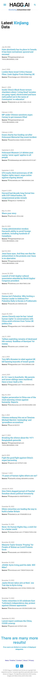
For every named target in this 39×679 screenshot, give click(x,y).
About (25, 660)
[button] (5, 5)
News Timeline (10, 660)
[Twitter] (17, 666)
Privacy (31, 660)
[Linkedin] (21, 666)
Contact (19, 660)
